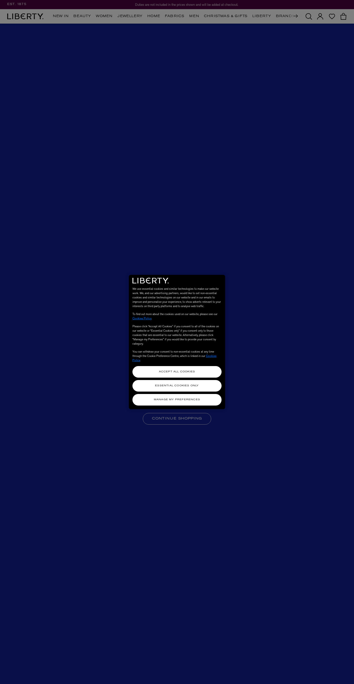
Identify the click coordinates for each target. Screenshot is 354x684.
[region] (177, 342)
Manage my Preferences (177, 400)
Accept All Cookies (177, 372)
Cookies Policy (141, 318)
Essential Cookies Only (177, 386)
